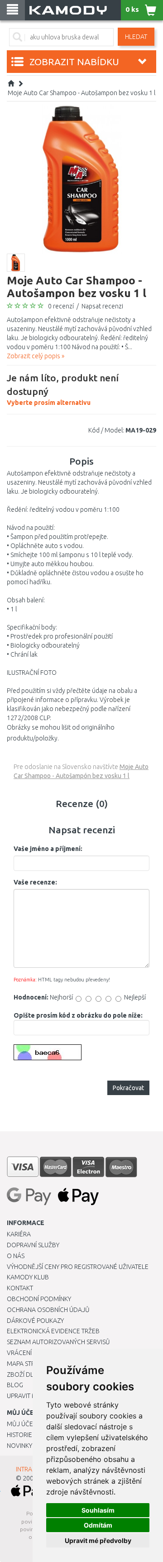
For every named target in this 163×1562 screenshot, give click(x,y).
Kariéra (19, 1234)
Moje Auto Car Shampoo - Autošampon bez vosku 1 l (81, 92)
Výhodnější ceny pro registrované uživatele (78, 1266)
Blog (15, 1385)
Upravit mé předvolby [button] (98, 1540)
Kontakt (20, 1288)
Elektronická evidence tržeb (53, 1331)
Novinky (19, 1445)
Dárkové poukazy (35, 1320)
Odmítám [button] (98, 1525)
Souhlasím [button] (98, 1510)
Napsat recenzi (102, 306)
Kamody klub (28, 1277)
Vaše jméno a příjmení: (48, 848)
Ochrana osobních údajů (48, 1309)
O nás (15, 1255)
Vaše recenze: (35, 882)
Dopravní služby (33, 1245)
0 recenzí (61, 306)
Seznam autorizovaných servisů (58, 1342)
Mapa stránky (28, 1363)
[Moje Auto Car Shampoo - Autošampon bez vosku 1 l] (81, 178)
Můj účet (21, 1423)
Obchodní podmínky (39, 1298)
